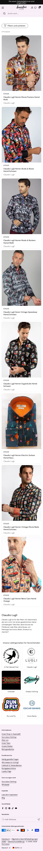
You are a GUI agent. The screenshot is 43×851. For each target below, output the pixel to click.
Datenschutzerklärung (16, 841)
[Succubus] (21, 8)
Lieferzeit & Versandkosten (12, 765)
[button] (39, 8)
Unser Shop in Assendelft (11, 734)
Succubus (5, 844)
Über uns (5, 740)
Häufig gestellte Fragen (10, 759)
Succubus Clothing (9, 737)
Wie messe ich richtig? (10, 762)
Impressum (6, 839)
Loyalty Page (6, 771)
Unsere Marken (7, 746)
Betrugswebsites (8, 749)
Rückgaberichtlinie (9, 768)
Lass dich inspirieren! (10, 795)
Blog (3, 798)
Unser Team (6, 743)
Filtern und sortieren (16, 25)
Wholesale (5, 784)
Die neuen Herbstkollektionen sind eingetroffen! (21, 2)
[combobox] (21, 13)
